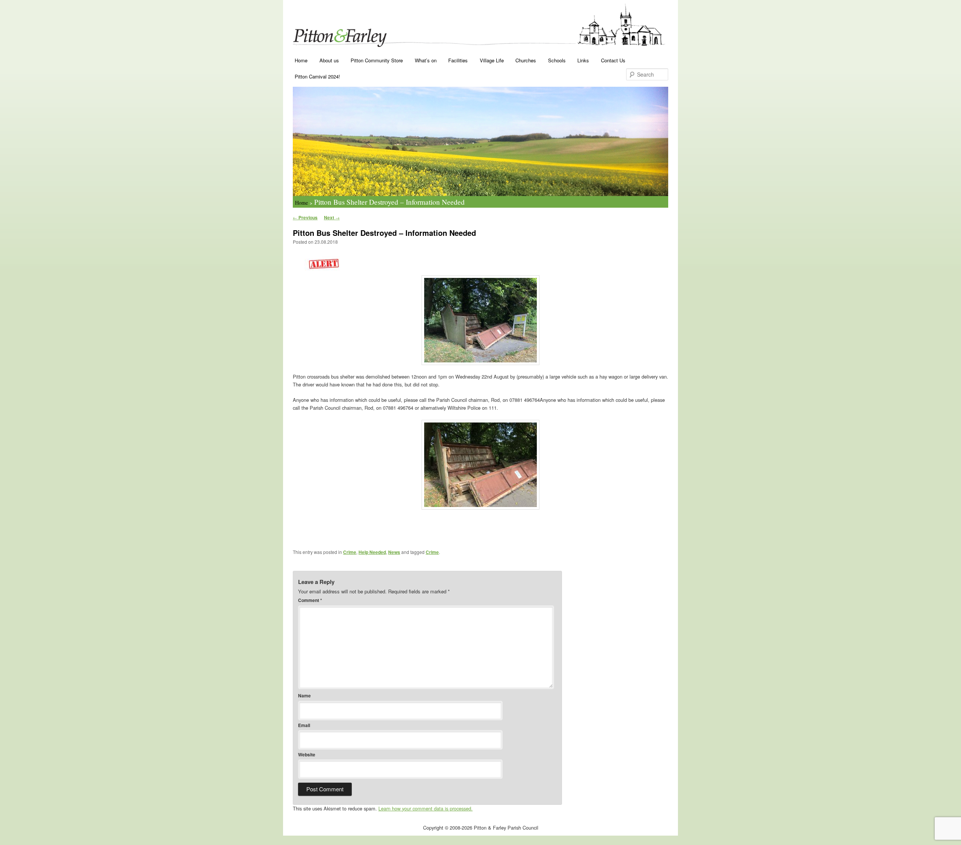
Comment (310, 600)
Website (306, 754)
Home (301, 60)
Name (304, 695)
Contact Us (613, 60)
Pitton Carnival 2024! (317, 76)
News (394, 552)
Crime (349, 552)
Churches (525, 60)
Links (583, 60)
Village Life (492, 60)
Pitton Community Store (377, 60)
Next (332, 217)
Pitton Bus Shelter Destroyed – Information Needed (389, 202)
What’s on (426, 60)
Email (304, 725)
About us (329, 60)
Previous (305, 217)
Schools (557, 60)
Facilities (458, 60)
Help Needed (372, 552)
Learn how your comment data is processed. (425, 808)
